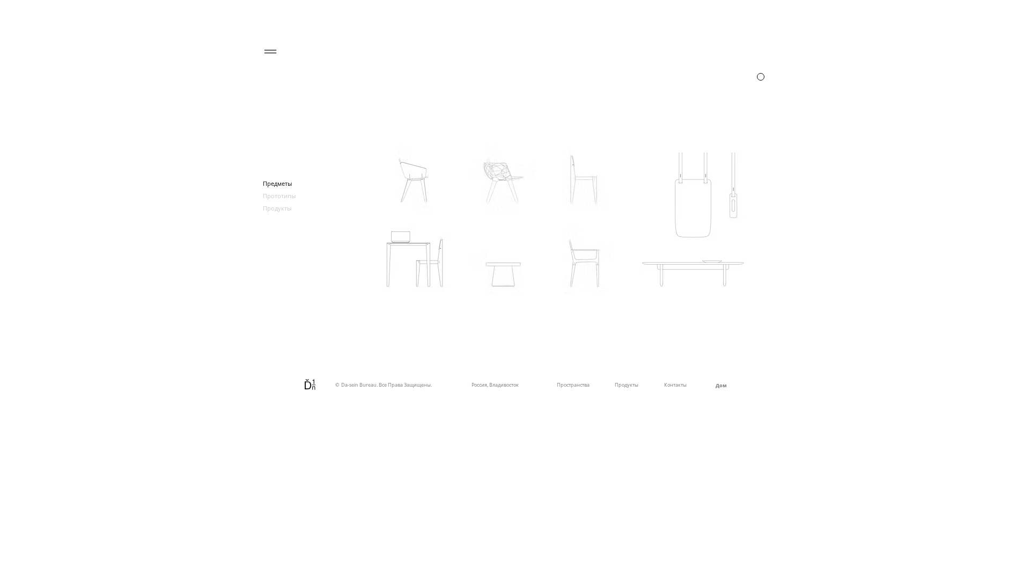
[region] (745, 77)
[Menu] (270, 51)
